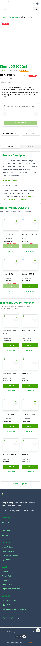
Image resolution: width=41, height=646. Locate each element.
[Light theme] (17, 636)
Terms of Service (8, 580)
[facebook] (3, 617)
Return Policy (7, 584)
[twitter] (12, 617)
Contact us (6, 531)
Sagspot (29, 642)
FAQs (4, 526)
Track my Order (8, 551)
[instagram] (8, 617)
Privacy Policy (7, 576)
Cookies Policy (7, 572)
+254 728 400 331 (12, 601)
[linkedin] (17, 617)
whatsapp (10, 605)
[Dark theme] (20, 636)
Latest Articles (7, 547)
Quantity (7, 110)
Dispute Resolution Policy (12, 588)
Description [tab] (10, 147)
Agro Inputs (14, 17)
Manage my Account (10, 555)
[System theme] (24, 636)
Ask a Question (31, 134)
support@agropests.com (16, 609)
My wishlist (6, 559)
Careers (5, 535)
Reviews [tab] (30, 147)
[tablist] (20, 147)
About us (5, 522)
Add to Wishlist (11, 134)
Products (3, 17)
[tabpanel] (20, 177)
